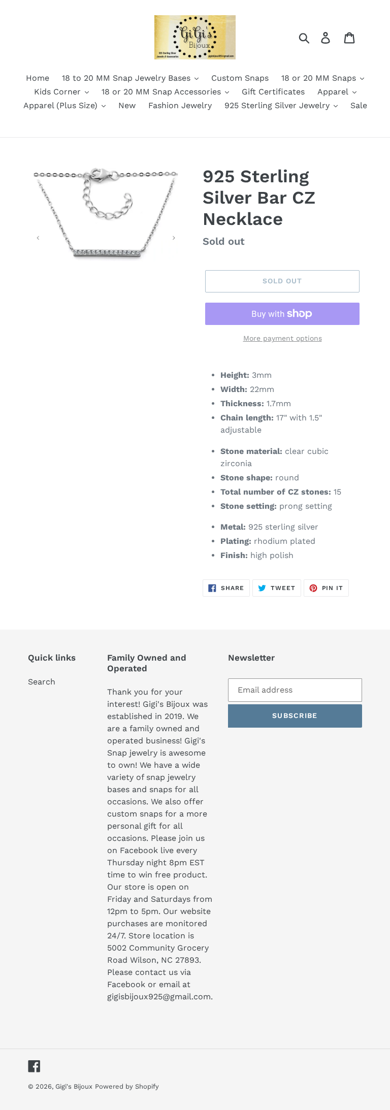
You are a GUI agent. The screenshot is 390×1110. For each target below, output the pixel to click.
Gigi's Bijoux (73, 1086)
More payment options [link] (282, 338)
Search (41, 682)
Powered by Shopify (127, 1086)
